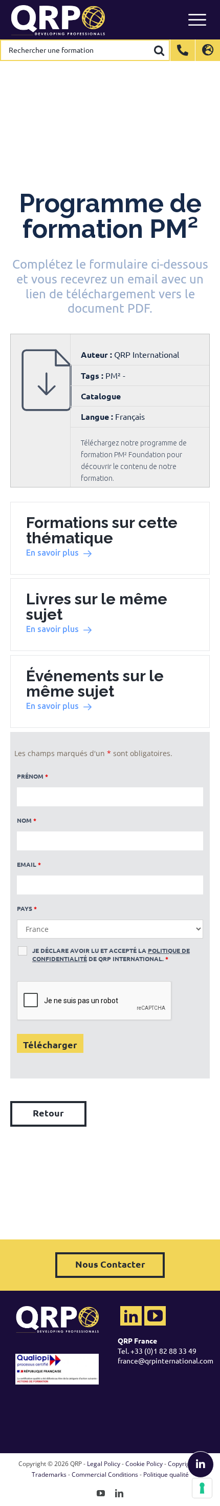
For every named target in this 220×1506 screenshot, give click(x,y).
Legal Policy (103, 1463)
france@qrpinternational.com (165, 1360)
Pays (27, 908)
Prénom (32, 776)
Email (29, 864)
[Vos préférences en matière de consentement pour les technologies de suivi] (202, 1488)
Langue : (97, 416)
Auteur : (97, 354)
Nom (26, 820)
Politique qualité (166, 1474)
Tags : (93, 375)
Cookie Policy (144, 1463)
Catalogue (101, 396)
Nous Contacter (110, 1264)
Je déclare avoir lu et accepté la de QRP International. (111, 954)
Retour (48, 1112)
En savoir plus (52, 552)
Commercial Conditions (105, 1474)
